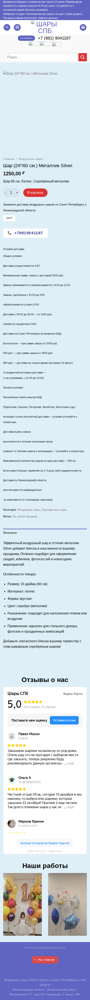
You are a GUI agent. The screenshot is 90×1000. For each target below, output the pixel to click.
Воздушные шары (31, 158)
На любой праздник (25, 516)
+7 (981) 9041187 (54, 38)
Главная (8, 158)
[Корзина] (83, 27)
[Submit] (82, 57)
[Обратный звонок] (17, 27)
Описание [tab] (10, 532)
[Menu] (7, 27)
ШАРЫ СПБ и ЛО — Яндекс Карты (45, 851)
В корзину (35, 192)
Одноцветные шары (54, 509)
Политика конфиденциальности (45, 947)
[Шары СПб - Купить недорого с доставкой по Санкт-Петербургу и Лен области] (45, 27)
